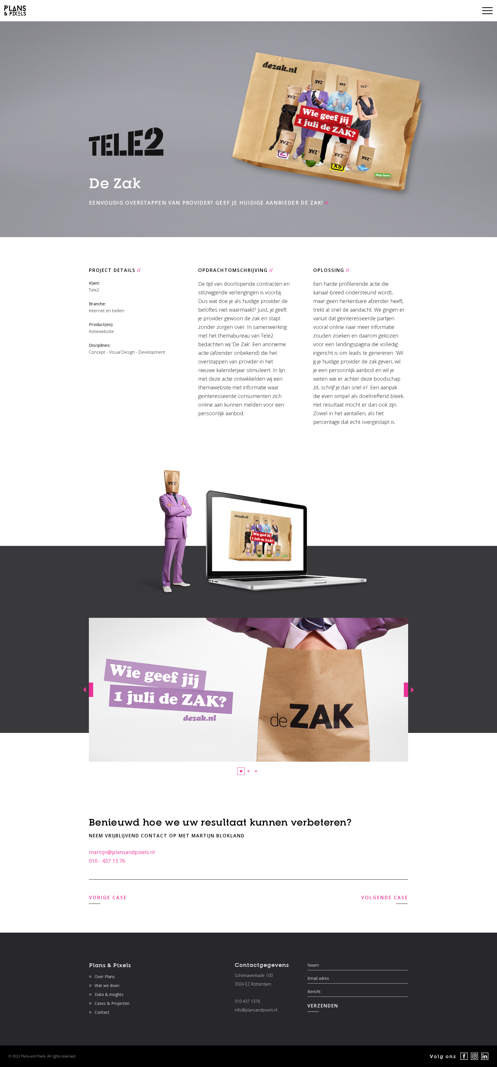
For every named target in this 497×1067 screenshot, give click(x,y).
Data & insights (109, 994)
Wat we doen (107, 985)
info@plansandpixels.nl (256, 1010)
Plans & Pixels (110, 965)
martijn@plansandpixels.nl (122, 852)
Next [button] (411, 690)
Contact (102, 1012)
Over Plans (105, 976)
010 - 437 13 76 (107, 860)
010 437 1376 (247, 1001)
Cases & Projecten (112, 1003)
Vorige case (108, 897)
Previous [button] (86, 690)
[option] (248, 690)
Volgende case (384, 897)
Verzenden (322, 1006)
